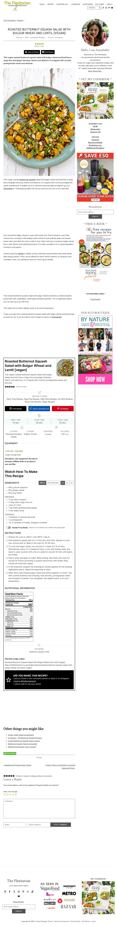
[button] (36, 44)
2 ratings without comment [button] (40, 776)
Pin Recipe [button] (64, 409)
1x (63, 483)
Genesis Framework (61, 921)
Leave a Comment (55, 37)
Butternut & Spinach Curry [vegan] (22, 747)
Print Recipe (49, 52)
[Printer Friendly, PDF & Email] (9, 753)
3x (71, 483)
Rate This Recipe (10, 791)
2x (67, 483)
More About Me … (95, 71)
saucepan (19, 451)
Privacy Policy (75, 921)
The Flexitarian (9, 20)
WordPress (86, 921)
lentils (21, 253)
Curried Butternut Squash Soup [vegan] (24, 741)
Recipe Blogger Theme (44, 921)
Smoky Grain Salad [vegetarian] (21, 735)
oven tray (9, 451)
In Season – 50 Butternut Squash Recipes (25, 738)
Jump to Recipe (33, 52)
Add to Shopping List (40, 409)
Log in (93, 921)
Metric (42, 483)
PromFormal (95, 299)
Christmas (8, 188)
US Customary (53, 483)
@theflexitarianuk (28, 681)
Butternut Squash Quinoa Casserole (22, 744)
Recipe (20, 20)
